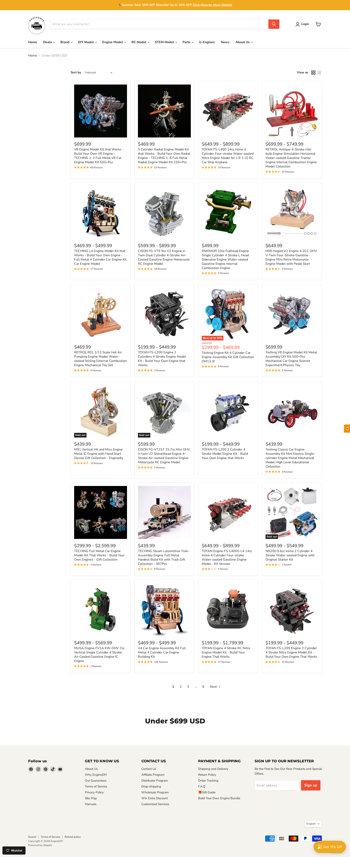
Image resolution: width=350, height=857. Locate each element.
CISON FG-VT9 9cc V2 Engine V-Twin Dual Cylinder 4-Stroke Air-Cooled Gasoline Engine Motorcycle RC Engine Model (164, 257)
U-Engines (207, 42)
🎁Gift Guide (207, 792)
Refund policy (73, 837)
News (225, 42)
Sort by (76, 72)
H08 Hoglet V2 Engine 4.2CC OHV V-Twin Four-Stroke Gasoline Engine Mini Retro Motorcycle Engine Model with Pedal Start (291, 257)
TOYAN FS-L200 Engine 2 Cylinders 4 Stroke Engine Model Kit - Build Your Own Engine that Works (162, 358)
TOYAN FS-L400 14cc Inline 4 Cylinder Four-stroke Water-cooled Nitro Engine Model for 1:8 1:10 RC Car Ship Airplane (228, 155)
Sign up (310, 785)
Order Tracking (208, 781)
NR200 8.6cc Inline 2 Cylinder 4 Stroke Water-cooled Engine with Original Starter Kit (290, 555)
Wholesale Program (155, 792)
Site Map (91, 798)
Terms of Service (96, 786)
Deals (48, 42)
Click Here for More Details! (212, 5)
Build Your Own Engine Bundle (219, 798)
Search (32, 837)
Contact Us (148, 769)
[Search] (273, 24)
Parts (186, 42)
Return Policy (207, 775)
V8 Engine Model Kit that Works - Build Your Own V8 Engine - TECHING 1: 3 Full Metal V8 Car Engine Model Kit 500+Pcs (99, 155)
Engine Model (113, 42)
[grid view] (313, 72)
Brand (65, 42)
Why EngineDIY (96, 775)
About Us (243, 42)
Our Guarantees (95, 781)
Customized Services (155, 804)
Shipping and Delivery (213, 769)
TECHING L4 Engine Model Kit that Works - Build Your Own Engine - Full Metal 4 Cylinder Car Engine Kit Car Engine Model (100, 257)
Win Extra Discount (154, 798)
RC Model (139, 42)
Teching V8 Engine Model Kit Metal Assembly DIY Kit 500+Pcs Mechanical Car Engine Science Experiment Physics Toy (291, 358)
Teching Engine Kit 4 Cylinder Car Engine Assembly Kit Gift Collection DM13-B (228, 357)
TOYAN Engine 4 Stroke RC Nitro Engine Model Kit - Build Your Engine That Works (226, 652)
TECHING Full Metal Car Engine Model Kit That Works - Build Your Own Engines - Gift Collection (99, 555)
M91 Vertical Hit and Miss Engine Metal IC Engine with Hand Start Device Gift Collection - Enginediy (98, 453)
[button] (303, 24)
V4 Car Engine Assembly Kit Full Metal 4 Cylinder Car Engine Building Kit (162, 652)
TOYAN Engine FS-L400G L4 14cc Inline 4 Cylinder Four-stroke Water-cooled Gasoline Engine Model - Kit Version (227, 557)
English (311, 824)
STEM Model (165, 42)
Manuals (90, 804)
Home (32, 42)
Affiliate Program (152, 775)
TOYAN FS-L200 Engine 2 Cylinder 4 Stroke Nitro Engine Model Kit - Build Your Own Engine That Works (291, 652)
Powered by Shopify (40, 845)
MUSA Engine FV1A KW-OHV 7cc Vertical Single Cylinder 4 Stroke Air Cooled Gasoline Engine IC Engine (99, 654)
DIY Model (86, 42)
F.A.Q (201, 786)
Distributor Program (154, 781)
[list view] (319, 72)
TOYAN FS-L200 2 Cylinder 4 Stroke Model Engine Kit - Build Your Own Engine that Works (225, 453)
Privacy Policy (94, 792)
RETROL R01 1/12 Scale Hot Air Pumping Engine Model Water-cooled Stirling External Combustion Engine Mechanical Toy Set (100, 358)
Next (214, 686)
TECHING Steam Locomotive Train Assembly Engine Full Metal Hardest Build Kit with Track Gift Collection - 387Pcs (163, 557)
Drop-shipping (151, 786)
